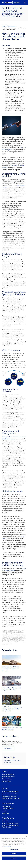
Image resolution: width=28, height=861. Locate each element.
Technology (7, 762)
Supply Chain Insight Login (10, 823)
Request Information (8, 774)
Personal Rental (6, 806)
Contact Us (6, 771)
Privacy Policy (7, 846)
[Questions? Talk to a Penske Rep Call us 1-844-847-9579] (25, 2)
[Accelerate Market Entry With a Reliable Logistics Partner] (11, 660)
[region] (14, 847)
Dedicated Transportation (10, 794)
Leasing (4, 811)
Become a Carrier (7, 779)
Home (3, 25)
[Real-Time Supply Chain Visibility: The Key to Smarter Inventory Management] (11, 700)
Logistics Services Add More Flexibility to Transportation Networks (10, 669)
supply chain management (14, 570)
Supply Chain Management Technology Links (10, 826)
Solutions (8, 25)
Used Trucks (5, 813)
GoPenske (5, 821)
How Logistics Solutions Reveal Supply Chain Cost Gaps (11, 689)
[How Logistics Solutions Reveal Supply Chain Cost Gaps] (11, 681)
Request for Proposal (8, 776)
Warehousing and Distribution (11, 798)
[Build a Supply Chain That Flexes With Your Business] (11, 721)
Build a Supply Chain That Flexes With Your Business (12, 729)
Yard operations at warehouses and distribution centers (14, 438)
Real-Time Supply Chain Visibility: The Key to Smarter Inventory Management (12, 709)
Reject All (14, 853)
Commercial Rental (7, 808)
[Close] (26, 836)
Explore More (8, 748)
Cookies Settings (14, 849)
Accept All (14, 858)
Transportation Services (9, 796)
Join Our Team (6, 781)
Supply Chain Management (9, 26)
